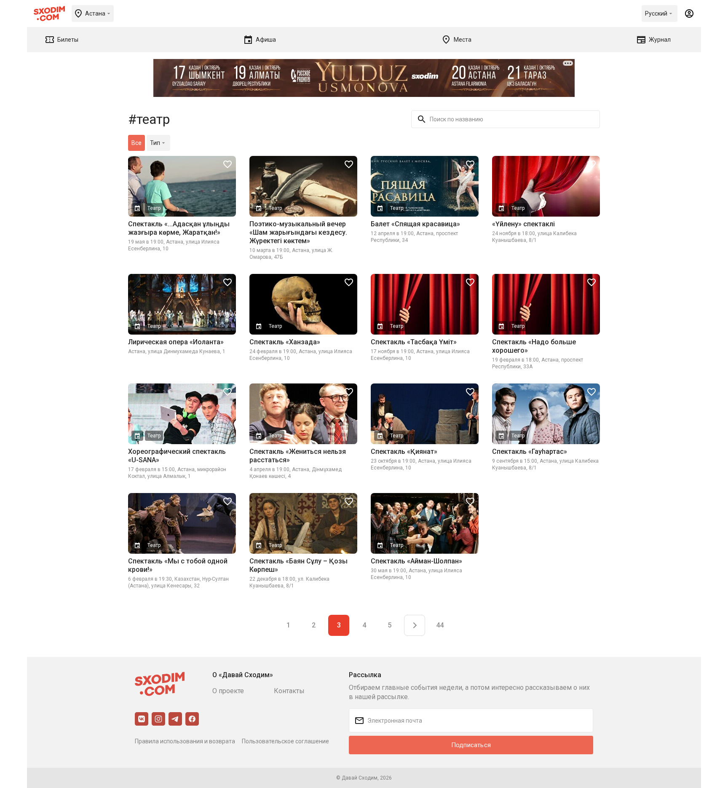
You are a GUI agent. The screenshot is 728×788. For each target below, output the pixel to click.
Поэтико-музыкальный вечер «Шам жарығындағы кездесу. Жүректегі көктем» (298, 232)
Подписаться (471, 745)
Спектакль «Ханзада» (284, 342)
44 (440, 625)
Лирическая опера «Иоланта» (176, 342)
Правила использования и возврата (185, 741)
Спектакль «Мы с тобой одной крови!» (178, 565)
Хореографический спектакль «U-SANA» (177, 456)
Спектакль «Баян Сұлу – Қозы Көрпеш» (298, 565)
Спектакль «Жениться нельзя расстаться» (297, 456)
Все (136, 142)
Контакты (289, 691)
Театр (154, 208)
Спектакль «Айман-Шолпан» (416, 561)
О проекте (228, 691)
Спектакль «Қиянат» (404, 452)
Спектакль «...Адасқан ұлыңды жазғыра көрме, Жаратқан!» (179, 228)
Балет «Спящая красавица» (415, 224)
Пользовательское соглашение (285, 741)
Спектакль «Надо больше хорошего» (534, 346)
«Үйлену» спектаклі (523, 224)
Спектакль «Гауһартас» (529, 452)
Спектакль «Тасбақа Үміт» (414, 342)
